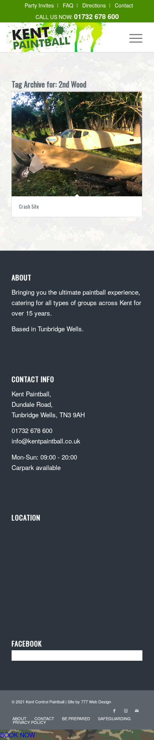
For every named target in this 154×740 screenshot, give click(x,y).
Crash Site (29, 206)
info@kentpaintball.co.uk (46, 440)
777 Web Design (96, 701)
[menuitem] (39, 5)
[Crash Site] (77, 143)
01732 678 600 (32, 430)
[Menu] (132, 37)
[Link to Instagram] (125, 710)
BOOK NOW (17, 734)
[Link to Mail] (136, 710)
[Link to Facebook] (114, 710)
